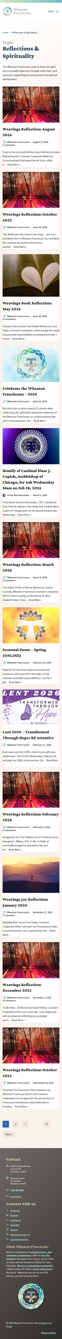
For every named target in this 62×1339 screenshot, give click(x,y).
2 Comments (9, 319)
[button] (51, 11)
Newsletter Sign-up (20, 1234)
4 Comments (9, 1000)
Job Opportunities (19, 1239)
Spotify (14, 1230)
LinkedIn (14, 1225)
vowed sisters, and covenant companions (29, 1254)
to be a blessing (42, 1269)
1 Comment (9, 145)
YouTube (14, 1215)
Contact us (15, 1196)
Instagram (15, 1220)
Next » (8, 1134)
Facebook (15, 1210)
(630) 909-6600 (17, 1190)
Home (5, 32)
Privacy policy (48, 1332)
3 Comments (9, 830)
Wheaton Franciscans (18, 142)
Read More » (13, 164)
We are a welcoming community (35, 1265)
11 (47, 1124)
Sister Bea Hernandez (18, 495)
